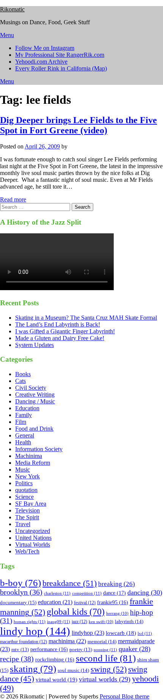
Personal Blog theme (124, 696)
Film (20, 422)
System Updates (34, 345)
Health (23, 442)
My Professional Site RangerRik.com (59, 55)
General (24, 435)
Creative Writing (35, 394)
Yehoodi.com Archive (41, 61)
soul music (73, 670)
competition (87, 593)
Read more (13, 199)
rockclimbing (54, 659)
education (55, 602)
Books (23, 374)
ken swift (101, 622)
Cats (20, 381)
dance (114, 593)
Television (27, 510)
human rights (29, 621)
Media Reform (32, 462)
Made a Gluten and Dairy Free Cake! (59, 338)
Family (23, 415)
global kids (76, 611)
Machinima (28, 456)
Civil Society (30, 387)
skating (33, 669)
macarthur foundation (23, 641)
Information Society (39, 449)
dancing (144, 592)
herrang (117, 613)
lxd (145, 633)
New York (27, 476)
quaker (134, 649)
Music (22, 469)
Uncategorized (32, 531)
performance (49, 649)
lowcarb (121, 633)
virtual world (56, 680)
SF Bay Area (30, 503)
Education (27, 408)
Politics (24, 483)
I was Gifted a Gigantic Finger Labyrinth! (65, 331)
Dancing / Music (35, 401)
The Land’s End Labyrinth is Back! (57, 324)
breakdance (69, 583)
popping (105, 649)
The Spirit (27, 517)
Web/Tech (27, 551)
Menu (7, 35)
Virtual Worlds (32, 544)
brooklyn (21, 592)
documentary (18, 602)
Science (24, 497)
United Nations (33, 537)
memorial (102, 641)
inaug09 (58, 621)
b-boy (20, 583)
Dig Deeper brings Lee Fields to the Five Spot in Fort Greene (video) (78, 125)
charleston (57, 593)
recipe (17, 659)
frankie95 (112, 602)
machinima (67, 641)
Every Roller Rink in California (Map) (61, 68)
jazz (79, 621)
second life (106, 658)
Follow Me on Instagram (44, 48)
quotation (26, 490)
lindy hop (35, 631)
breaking (116, 584)
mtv (20, 649)
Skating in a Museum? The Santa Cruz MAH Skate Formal (86, 317)
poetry (80, 649)
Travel (22, 524)
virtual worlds (104, 679)
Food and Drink (34, 428)
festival (85, 602)
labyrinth (129, 621)
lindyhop (88, 632)
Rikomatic (12, 9)
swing (109, 669)
